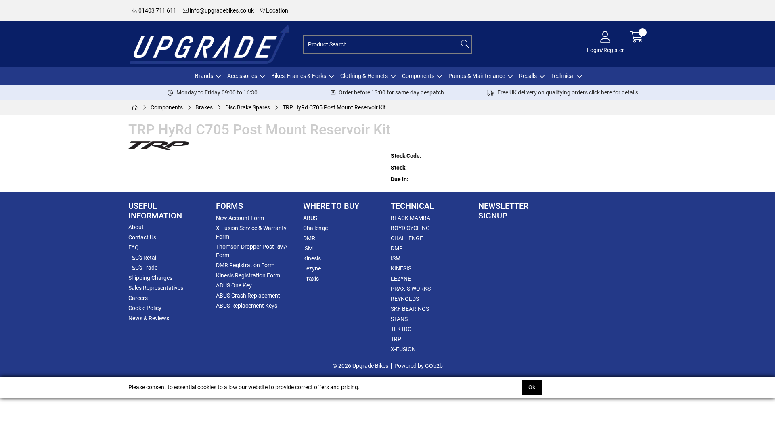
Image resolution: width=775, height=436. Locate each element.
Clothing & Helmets (364, 76)
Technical (562, 76)
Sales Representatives (155, 288)
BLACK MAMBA (410, 218)
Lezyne (312, 268)
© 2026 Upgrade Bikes (360, 366)
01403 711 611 (156, 10)
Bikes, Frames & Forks (298, 76)
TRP (396, 339)
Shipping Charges (150, 278)
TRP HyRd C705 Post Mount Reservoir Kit (334, 107)
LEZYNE (401, 278)
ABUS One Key (234, 285)
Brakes (204, 107)
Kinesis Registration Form (248, 275)
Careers (138, 298)
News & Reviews (148, 318)
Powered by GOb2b (418, 366)
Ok (531, 387)
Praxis (311, 278)
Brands (204, 76)
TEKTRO (401, 329)
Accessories (242, 76)
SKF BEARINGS (410, 309)
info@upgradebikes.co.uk (221, 10)
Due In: (399, 179)
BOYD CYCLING (410, 228)
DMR (309, 238)
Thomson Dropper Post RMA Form (251, 250)
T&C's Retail (142, 257)
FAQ (133, 247)
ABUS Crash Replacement (248, 295)
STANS (399, 319)
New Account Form (240, 218)
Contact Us (142, 237)
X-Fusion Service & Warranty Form (251, 232)
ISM (308, 248)
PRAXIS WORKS (411, 288)
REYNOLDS (405, 299)
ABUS (310, 218)
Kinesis (312, 258)
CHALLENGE (407, 238)
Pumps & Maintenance (476, 76)
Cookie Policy (144, 308)
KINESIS (401, 268)
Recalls (528, 76)
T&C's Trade (142, 267)
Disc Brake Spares (247, 107)
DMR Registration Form (245, 265)
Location (276, 10)
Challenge (315, 228)
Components (418, 76)
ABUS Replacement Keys (246, 305)
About (136, 227)
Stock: (399, 167)
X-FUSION (403, 349)
